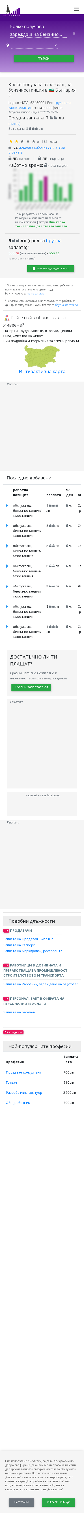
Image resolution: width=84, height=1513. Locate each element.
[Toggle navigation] (77, 9)
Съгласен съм (56, 1502)
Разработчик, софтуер (24, 1092)
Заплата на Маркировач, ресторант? (32, 951)
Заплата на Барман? (19, 1012)
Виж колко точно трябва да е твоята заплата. (41, 224)
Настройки (21, 1502)
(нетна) (16, 123)
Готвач (11, 1082)
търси (44, 58)
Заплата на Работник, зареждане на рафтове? (40, 984)
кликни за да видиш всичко (52, 268)
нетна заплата (36, 293)
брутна (54, 240)
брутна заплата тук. (67, 305)
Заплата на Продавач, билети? (28, 939)
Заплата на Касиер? (19, 944)
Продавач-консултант (23, 1072)
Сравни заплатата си (31, 687)
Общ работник (18, 1102)
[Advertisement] (42, 429)
